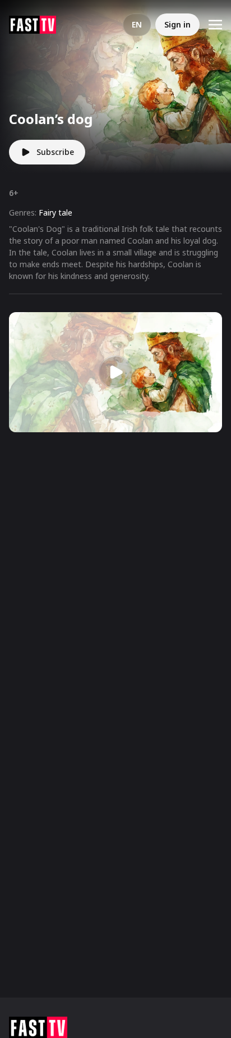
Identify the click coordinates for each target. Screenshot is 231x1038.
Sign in (177, 24)
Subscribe (55, 152)
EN (137, 24)
